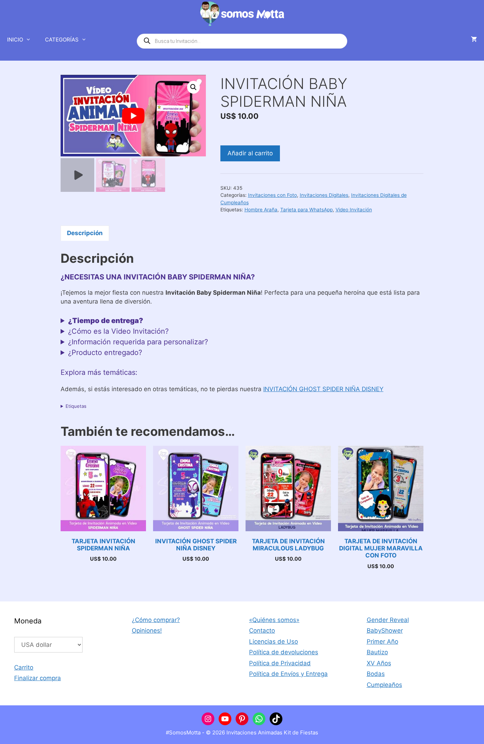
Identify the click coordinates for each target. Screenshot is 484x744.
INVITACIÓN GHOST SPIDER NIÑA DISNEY (323, 389)
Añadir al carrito (250, 153)
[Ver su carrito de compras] (474, 39)
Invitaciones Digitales (324, 195)
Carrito (23, 667)
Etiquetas (76, 406)
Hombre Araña (260, 209)
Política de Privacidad (280, 663)
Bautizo (377, 652)
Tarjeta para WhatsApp (306, 209)
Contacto (262, 630)
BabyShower (385, 630)
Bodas (376, 673)
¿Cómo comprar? (156, 619)
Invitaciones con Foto (272, 195)
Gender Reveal (388, 619)
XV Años (379, 663)
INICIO (15, 39)
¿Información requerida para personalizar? (138, 342)
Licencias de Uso (273, 641)
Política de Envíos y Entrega (288, 673)
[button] (193, 87)
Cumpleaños (384, 684)
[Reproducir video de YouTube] (133, 115)
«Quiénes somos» (274, 619)
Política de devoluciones (283, 652)
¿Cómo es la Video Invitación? (118, 331)
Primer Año (382, 641)
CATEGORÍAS (62, 39)
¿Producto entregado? (105, 352)
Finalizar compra (37, 678)
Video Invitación (354, 209)
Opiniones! (147, 630)
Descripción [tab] (85, 233)
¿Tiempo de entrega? (105, 320)
